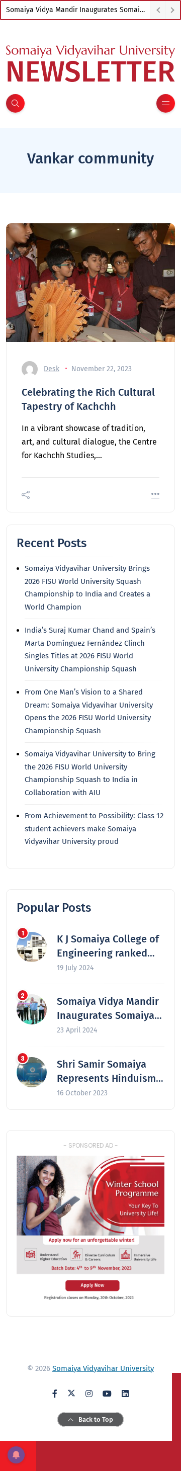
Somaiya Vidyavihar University (103, 1368)
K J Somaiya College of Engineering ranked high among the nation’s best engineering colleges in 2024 (108, 946)
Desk (51, 369)
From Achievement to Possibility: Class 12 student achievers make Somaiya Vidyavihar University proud (94, 828)
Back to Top (95, 1419)
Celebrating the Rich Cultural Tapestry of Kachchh (88, 399)
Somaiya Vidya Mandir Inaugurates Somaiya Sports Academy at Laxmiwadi (78, 10)
